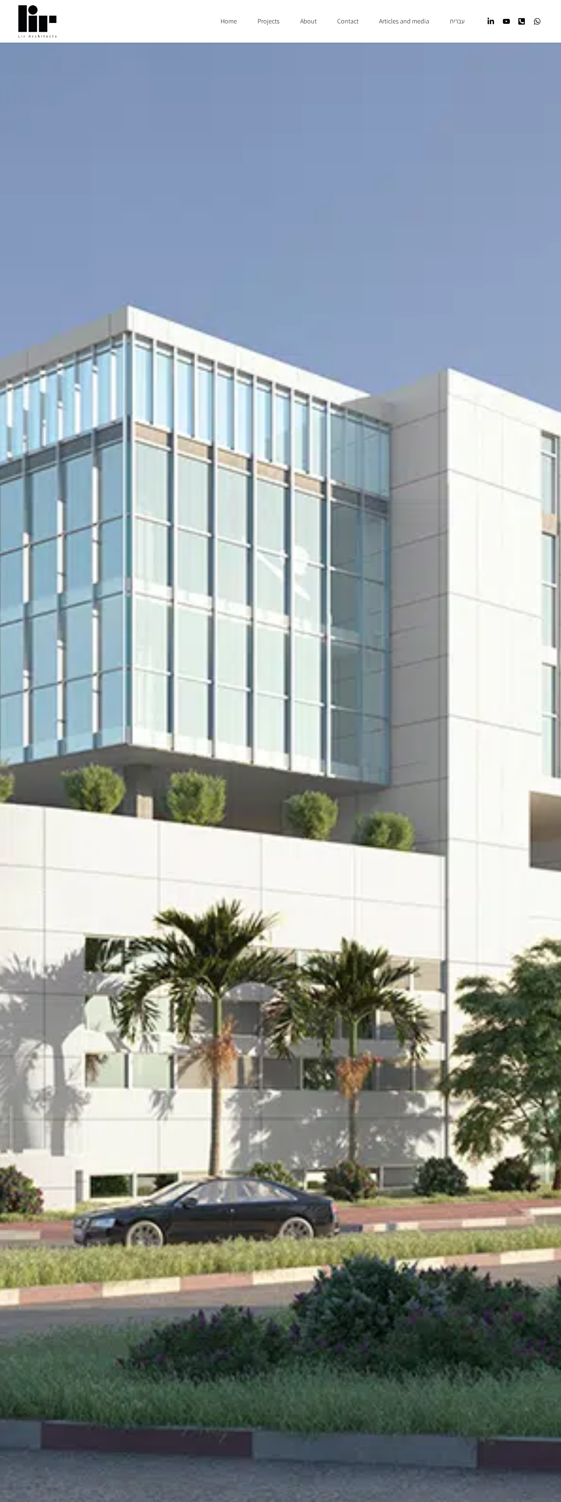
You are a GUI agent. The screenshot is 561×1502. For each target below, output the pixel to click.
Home (229, 21)
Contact (348, 21)
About (308, 21)
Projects (269, 21)
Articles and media (404, 21)
